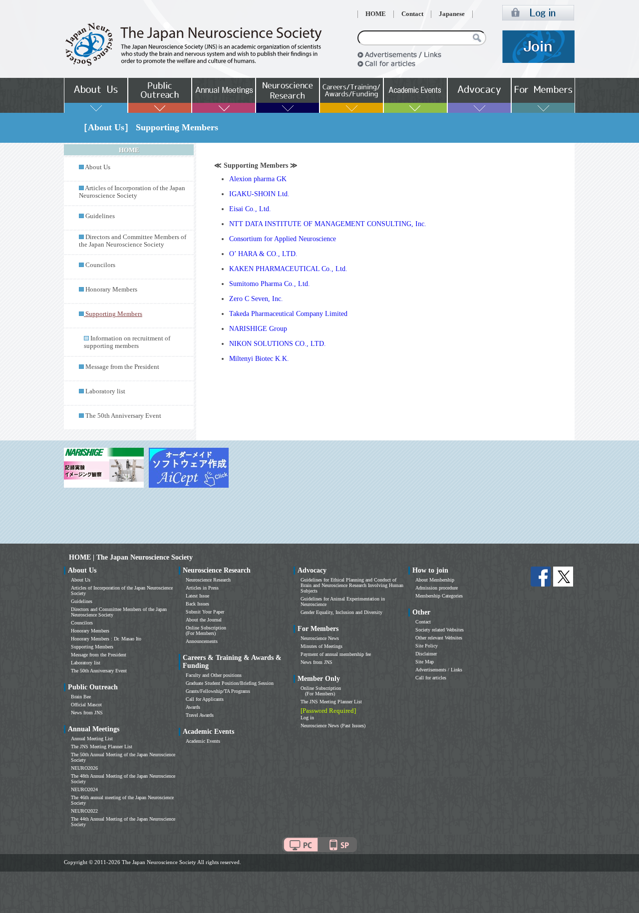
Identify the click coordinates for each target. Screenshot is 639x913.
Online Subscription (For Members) (206, 630)
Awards (193, 707)
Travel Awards (200, 715)
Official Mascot (86, 704)
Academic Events (203, 741)
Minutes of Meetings (321, 646)
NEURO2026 (84, 768)
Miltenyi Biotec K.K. (259, 358)
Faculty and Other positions (214, 675)
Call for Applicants (205, 699)
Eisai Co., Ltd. (250, 209)
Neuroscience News (320, 638)
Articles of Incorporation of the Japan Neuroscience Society (132, 192)
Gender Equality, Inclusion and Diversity (341, 612)
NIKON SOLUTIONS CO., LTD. (277, 343)
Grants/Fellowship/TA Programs (218, 691)
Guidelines (100, 216)
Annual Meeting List (92, 738)
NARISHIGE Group (258, 328)
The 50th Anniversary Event (123, 415)
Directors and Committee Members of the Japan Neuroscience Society (132, 241)
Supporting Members (92, 646)
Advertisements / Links (438, 669)
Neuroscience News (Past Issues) (333, 725)
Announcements (202, 641)
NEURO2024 (84, 789)
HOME (375, 13)
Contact (412, 13)
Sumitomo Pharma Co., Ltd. (269, 284)
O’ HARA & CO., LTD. (263, 254)
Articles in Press (202, 588)
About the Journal (204, 619)
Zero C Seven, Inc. (256, 299)
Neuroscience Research (208, 580)
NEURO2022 (84, 811)
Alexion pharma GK (258, 179)
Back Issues (197, 604)
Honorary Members (111, 289)
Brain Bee (81, 696)
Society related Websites (439, 629)
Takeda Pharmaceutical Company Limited (288, 313)
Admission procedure (436, 588)
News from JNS (87, 712)
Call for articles (430, 677)
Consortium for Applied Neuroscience (282, 239)
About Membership (434, 580)
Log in (307, 717)
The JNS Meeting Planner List (101, 746)
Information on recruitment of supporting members (127, 342)
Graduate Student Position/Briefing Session (230, 683)
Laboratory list (105, 391)
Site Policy (426, 645)
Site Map (424, 661)
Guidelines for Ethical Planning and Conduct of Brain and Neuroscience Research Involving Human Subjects (352, 585)
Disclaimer (426, 653)
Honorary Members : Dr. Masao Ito (106, 638)
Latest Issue (197, 596)
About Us (97, 167)
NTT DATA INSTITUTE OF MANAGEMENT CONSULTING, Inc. (327, 224)
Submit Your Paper (205, 611)
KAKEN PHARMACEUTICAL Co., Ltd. (288, 269)
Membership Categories (439, 596)
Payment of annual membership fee (336, 654)
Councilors (100, 265)
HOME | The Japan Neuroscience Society (131, 557)
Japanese (452, 13)
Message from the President (122, 366)
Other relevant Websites (438, 637)
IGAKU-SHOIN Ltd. (259, 194)
